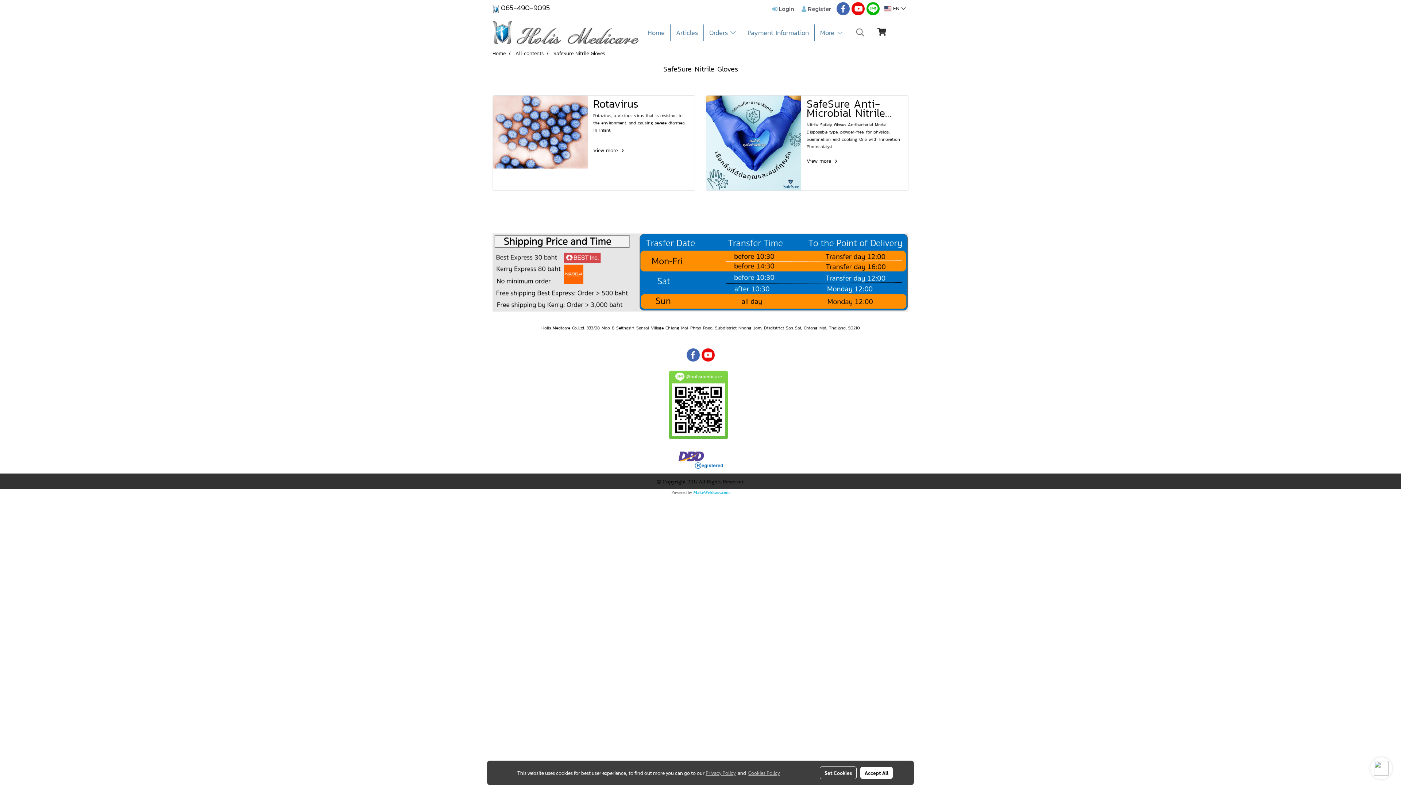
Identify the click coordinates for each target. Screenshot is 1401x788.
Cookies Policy (764, 772)
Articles (687, 33)
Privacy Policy (721, 772)
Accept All (876, 772)
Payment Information (778, 33)
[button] (860, 32)
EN (896, 8)
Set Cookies (838, 772)
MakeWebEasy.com (711, 492)
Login (785, 8)
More (828, 33)
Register (818, 8)
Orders (719, 33)
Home (656, 33)
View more (606, 150)
